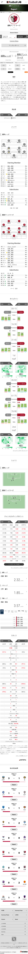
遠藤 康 (10, 277)
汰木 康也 (10, 186)
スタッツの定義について (21, 755)
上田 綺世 (10, 285)
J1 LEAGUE (3, 923)
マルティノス (11, 203)
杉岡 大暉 (10, 275)
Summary (3, 931)
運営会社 (20, 942)
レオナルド (10, 184)
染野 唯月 (10, 260)
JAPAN (16, 915)
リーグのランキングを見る (14, 564)
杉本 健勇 (10, 204)
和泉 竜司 (10, 262)
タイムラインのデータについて (20, 450)
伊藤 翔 (10, 266)
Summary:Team (19, 910)
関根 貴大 (10, 201)
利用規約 (3, 942)
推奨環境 (7, 942)
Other (2, 934)
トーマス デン (12, 172)
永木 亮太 (10, 258)
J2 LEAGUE (3, 926)
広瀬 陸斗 (10, 248)
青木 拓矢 (10, 178)
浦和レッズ (6, 56)
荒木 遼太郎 (11, 281)
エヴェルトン (11, 180)
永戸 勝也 (10, 254)
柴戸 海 (10, 199)
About (16, 919)
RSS (26, 72)
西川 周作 (10, 166)
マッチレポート (14, 45)
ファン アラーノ (12, 264)
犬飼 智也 (10, 250)
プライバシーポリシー (13, 942)
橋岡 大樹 (10, 170)
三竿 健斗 (10, 256)
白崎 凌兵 (10, 283)
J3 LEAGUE (3, 929)
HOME (1, 12)
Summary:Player (5, 915)
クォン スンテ (12, 246)
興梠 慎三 (10, 182)
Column (3, 919)
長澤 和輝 (10, 168)
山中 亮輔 (10, 176)
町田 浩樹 (10, 252)
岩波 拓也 (10, 174)
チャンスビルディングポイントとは (19, 567)
